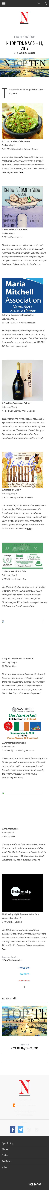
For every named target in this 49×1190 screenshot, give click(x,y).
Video (4, 1167)
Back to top (35, 1184)
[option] (24, 1028)
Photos (5, 1155)
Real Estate (6, 1161)
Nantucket (17, 960)
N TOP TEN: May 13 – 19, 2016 (24, 1048)
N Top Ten (18, 36)
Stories (5, 1149)
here (21, 172)
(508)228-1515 (26, 1100)
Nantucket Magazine (26, 52)
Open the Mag (7, 1143)
